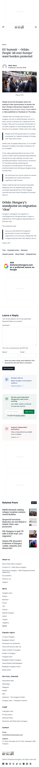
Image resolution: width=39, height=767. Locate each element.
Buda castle (6, 670)
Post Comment (8, 368)
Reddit (4, 690)
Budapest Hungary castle (11, 666)
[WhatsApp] (20, 764)
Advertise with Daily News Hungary (14, 721)
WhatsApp (6, 684)
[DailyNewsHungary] (19, 27)
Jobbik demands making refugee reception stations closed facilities (13, 512)
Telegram (5, 687)
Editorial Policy (7, 718)
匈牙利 (4, 626)
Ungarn (5, 619)
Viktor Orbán (19, 254)
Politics (4, 596)
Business (5, 599)
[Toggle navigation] (3, 27)
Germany (8, 231)
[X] (13, 764)
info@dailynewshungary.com (12, 735)
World (4, 616)
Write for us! (6, 579)
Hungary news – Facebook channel (14, 700)
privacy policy (20, 415)
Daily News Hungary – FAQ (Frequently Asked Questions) (18, 571)
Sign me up (29, 412)
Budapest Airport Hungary (11, 660)
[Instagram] (10, 764)
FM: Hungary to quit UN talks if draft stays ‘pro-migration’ (12, 533)
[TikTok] (17, 764)
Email (22, 352)
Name (5, 352)
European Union (13, 250)
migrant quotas (8, 254)
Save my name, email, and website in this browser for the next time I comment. (20, 362)
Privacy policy (7, 714)
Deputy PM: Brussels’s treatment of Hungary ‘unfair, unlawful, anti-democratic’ (12, 544)
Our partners (6, 575)
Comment (6, 325)
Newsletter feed (8, 681)
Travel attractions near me (11, 647)
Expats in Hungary (8, 653)
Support (5, 582)
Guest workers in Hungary (11, 650)
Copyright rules (7, 711)
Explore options (16, 386)
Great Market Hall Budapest (12, 663)
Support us (14, 437)
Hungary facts (7, 657)
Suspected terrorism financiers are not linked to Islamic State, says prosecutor (14, 523)
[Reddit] (27, 764)
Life (3, 606)
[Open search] (36, 27)
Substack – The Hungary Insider (13, 697)
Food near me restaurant (11, 643)
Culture (4, 609)
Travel (4, 603)
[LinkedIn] (3, 764)
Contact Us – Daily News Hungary (14, 567)
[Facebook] (7, 764)
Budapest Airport (8, 640)
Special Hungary (8, 613)
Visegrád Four (31, 254)
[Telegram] (24, 764)
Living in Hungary (8, 637)
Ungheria (5, 623)
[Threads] (30, 764)
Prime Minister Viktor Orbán (20, 109)
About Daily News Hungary (12, 564)
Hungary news (7, 593)
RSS (3, 694)
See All (34, 502)
